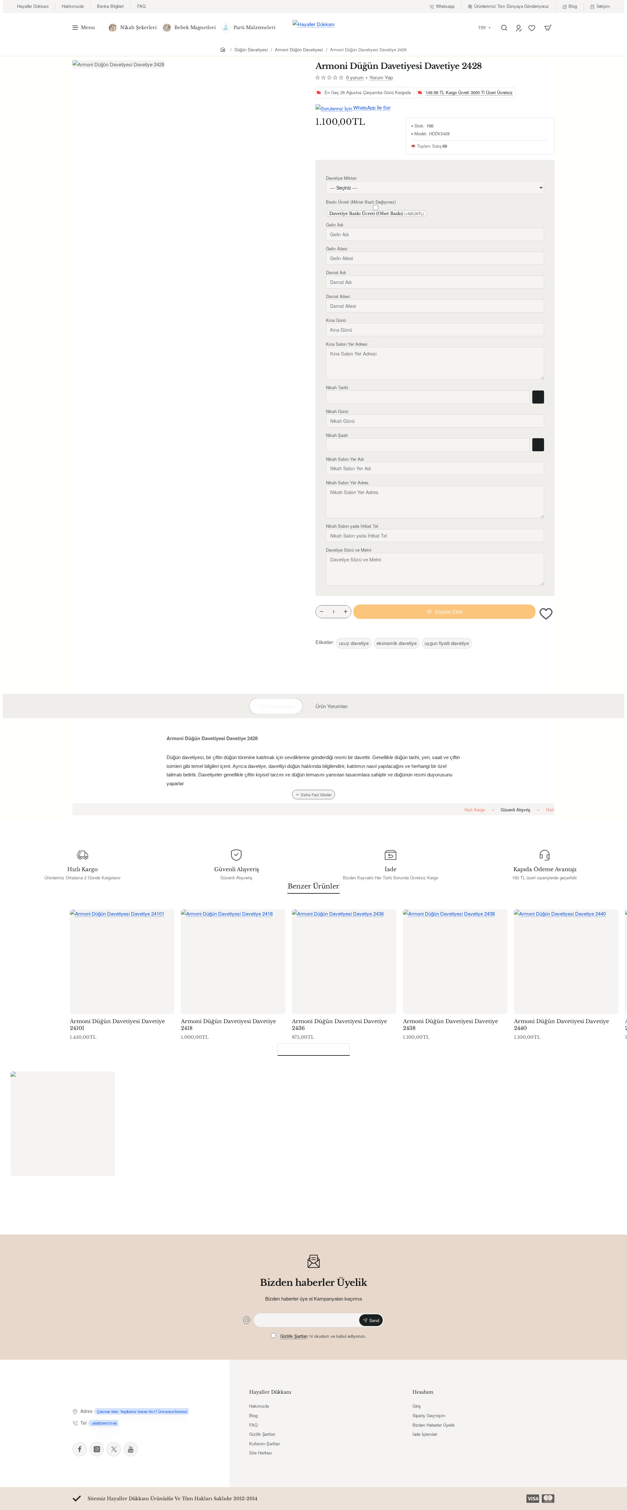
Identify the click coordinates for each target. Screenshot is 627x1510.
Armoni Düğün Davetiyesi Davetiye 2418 (228, 1024)
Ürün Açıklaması (276, 706)
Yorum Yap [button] (381, 77)
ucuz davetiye (354, 642)
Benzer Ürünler (313, 886)
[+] (345, 612)
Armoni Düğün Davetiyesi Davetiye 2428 (368, 49)
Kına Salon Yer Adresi (346, 344)
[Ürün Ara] (504, 27)
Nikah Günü (337, 411)
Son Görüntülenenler (313, 1048)
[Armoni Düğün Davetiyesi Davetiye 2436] (344, 961)
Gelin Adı (334, 225)
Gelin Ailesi (336, 249)
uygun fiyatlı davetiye (447, 642)
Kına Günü (336, 320)
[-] (321, 612)
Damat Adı (336, 272)
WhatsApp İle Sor (371, 107)
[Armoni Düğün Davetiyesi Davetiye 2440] (566, 961)
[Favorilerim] (532, 28)
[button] (444, 612)
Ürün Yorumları (331, 706)
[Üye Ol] (519, 28)
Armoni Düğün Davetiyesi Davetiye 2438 (450, 1024)
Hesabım (422, 1392)
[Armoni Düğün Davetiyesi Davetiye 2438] (455, 961)
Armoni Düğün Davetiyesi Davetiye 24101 (117, 1024)
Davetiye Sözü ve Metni (348, 550)
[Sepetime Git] (548, 27)
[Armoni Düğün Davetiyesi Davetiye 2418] (233, 961)
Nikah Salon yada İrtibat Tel (352, 526)
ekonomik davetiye (397, 642)
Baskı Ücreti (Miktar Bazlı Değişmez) (361, 202)
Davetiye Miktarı (341, 178)
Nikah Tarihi (337, 387)
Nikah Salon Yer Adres (347, 483)
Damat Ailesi (338, 296)
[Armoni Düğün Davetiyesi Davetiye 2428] (62, 1123)
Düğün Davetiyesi (251, 49)
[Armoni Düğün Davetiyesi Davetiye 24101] (122, 961)
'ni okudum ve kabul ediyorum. (323, 1336)
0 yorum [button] (355, 77)
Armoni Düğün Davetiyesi (299, 49)
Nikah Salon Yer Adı (345, 459)
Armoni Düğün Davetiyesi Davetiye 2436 (339, 1024)
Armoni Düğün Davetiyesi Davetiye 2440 (561, 1024)
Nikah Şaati (337, 435)
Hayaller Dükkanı (270, 1392)
